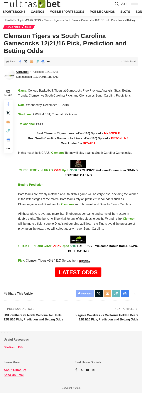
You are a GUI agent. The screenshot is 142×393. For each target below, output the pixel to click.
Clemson (57, 152)
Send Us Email (14, 375)
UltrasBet (22, 71)
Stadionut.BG (13, 347)
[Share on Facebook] (20, 62)
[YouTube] (87, 370)
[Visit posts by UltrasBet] (9, 74)
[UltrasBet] (35, 4)
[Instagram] (93, 370)
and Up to (78, 173)
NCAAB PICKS (13, 27)
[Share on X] (25, 62)
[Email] (31, 62)
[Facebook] (76, 370)
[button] (7, 4)
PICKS (28, 27)
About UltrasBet (15, 370)
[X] (82, 370)
